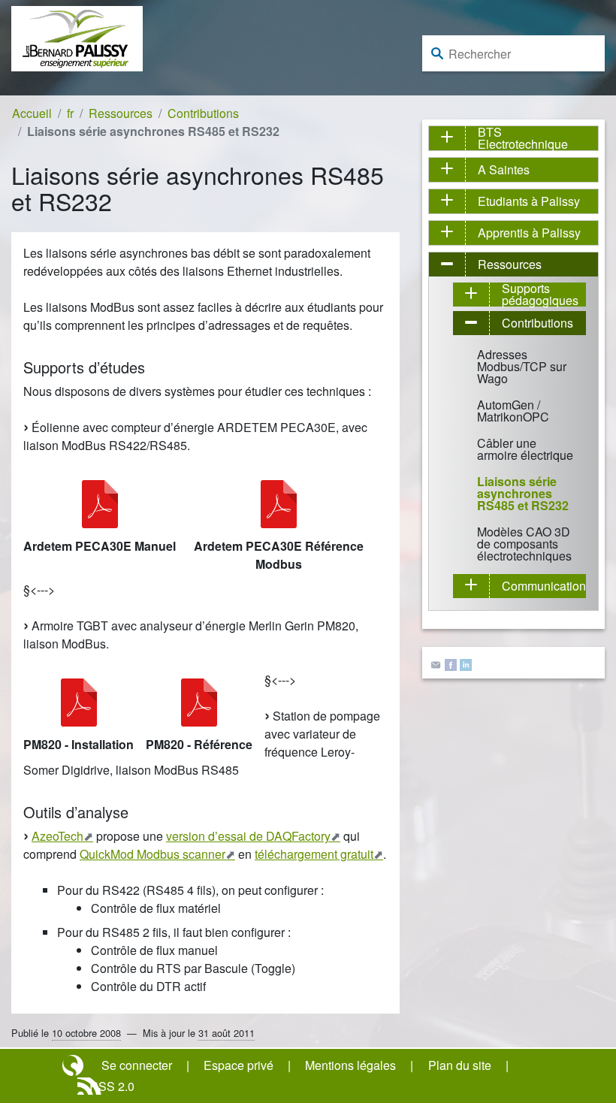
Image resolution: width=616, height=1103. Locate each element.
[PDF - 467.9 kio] (100, 504)
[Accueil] (77, 37)
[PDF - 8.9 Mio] (79, 702)
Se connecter (136, 1065)
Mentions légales (350, 1065)
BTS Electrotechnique (523, 138)
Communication (544, 585)
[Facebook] (451, 663)
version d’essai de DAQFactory (248, 836)
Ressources (120, 113)
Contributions (203, 113)
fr (70, 113)
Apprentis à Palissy (529, 232)
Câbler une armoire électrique (525, 449)
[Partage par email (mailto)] (436, 663)
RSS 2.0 (111, 1086)
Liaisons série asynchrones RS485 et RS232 (523, 493)
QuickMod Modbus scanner (152, 854)
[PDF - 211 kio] (279, 504)
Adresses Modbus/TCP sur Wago (521, 366)
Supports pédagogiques (540, 295)
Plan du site (459, 1065)
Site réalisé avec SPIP (74, 1065)
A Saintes (504, 169)
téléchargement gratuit (314, 854)
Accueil (32, 113)
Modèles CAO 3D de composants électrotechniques (524, 543)
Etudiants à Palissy (529, 201)
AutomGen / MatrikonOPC (513, 410)
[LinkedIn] (466, 663)
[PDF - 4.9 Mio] (199, 702)
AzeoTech (57, 836)
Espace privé (238, 1065)
